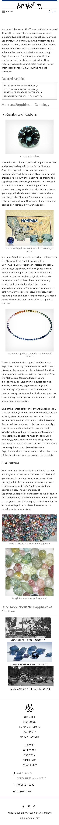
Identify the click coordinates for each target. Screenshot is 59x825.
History (29, 745)
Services (29, 717)
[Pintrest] (35, 806)
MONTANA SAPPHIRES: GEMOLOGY (22, 96)
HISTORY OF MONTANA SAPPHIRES (22, 92)
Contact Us (24, 791)
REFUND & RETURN (29, 727)
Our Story (29, 750)
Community (29, 760)
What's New (30, 765)
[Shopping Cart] (50, 11)
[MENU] (3, 12)
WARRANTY (29, 732)
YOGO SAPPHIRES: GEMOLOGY (19, 89)
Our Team (29, 755)
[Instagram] (30, 806)
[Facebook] (24, 806)
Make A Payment (29, 737)
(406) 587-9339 (25, 784)
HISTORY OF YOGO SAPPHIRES (19, 85)
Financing (29, 722)
